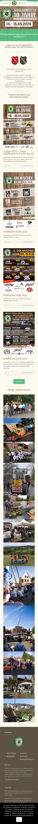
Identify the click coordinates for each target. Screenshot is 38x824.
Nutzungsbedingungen (27, 759)
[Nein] (35, 813)
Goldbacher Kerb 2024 (15, 295)
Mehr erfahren (29, 166)
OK (19, 819)
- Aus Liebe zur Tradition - (12, 779)
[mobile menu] (35, 3)
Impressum (23, 753)
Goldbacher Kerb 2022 (15, 358)
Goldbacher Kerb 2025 (15, 231)
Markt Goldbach (11, 753)
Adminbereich (11, 756)
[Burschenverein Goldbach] (14, 3)
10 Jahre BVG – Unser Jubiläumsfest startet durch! (18, 152)
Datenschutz (23, 756)
